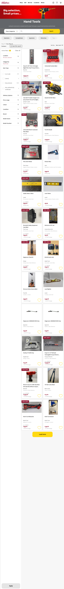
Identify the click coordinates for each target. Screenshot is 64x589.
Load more (42, 434)
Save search (16, 46)
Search (51, 31)
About (42, 3)
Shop (21, 3)
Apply (11, 586)
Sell (25, 3)
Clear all (17, 50)
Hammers (6, 38)
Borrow (30, 3)
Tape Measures (57, 38)
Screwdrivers (19, 38)
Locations (36, 3)
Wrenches (43, 38)
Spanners (31, 38)
